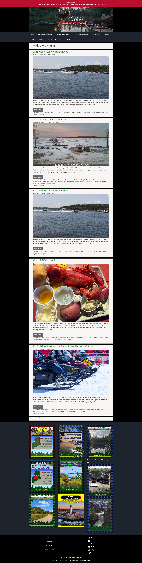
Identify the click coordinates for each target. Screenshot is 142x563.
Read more (37, 110)
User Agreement (49, 549)
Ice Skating (93, 180)
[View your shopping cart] (110, 39)
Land (61, 112)
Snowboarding (65, 181)
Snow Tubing (57, 181)
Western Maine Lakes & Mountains (61, 339)
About (68, 39)
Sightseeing (92, 112)
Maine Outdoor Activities (63, 34)
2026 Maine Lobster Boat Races (50, 51)
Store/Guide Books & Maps (45, 34)
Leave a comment (39, 114)
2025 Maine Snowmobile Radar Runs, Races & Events (63, 346)
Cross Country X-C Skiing (50, 180)
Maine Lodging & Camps (54, 39)
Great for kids (63, 251)
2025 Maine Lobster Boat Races (50, 190)
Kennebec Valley (101, 180)
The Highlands (97, 181)
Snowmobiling (73, 181)
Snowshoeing (80, 181)
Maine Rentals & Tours (37, 39)
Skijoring (43, 181)
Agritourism (37, 337)
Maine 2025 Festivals (44, 260)
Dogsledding (61, 180)
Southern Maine (100, 112)
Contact (49, 541)
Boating (41, 112)
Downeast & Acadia (49, 112)
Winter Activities (51, 183)
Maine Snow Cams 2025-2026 (49, 119)
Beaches (36, 112)
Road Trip (86, 112)
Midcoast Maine (75, 112)
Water (106, 112)
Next (43, 418)
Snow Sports (50, 181)
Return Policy (49, 545)
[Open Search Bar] (106, 39)
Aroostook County (39, 180)
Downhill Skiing (80, 180)
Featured (57, 112)
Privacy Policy (49, 552)
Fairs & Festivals (65, 337)
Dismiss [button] (103, 4)
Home (32, 34)
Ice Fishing (87, 180)
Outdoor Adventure (91, 409)
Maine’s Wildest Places (82, 34)
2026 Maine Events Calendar (101, 34)
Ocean (81, 112)
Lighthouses (67, 112)
